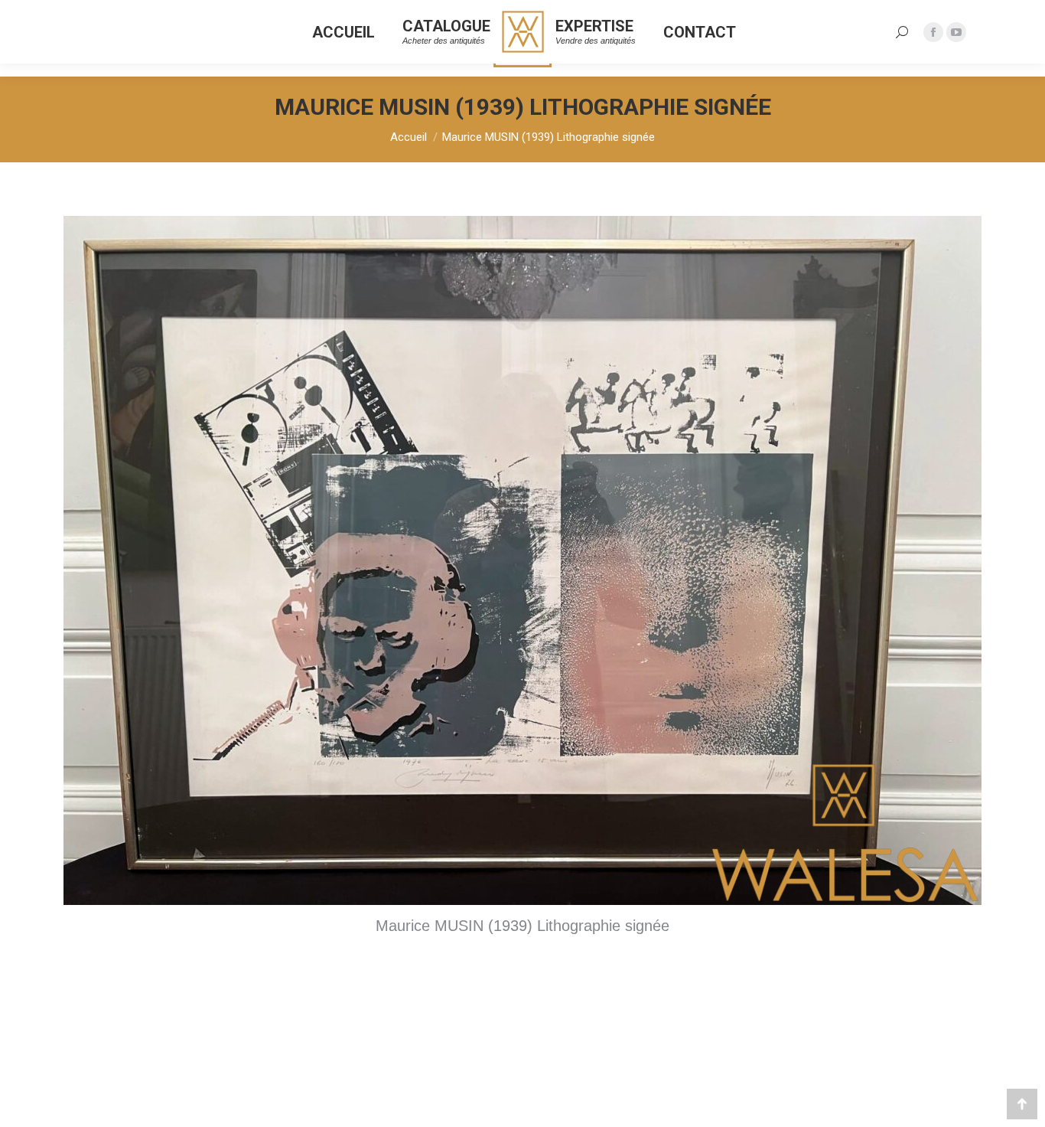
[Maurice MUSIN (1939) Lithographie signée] (522, 560)
